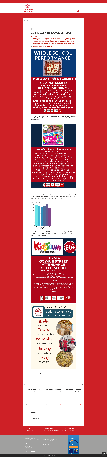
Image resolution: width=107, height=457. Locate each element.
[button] (81, 20)
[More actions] (75, 29)
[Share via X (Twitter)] (34, 373)
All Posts (26, 20)
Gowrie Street (28, 9)
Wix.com (62, 455)
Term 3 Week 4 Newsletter (53, 389)
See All (81, 384)
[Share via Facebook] (31, 373)
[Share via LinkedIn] (37, 373)
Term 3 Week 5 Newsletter (33, 389)
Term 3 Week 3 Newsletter (73, 389)
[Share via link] (40, 373)
